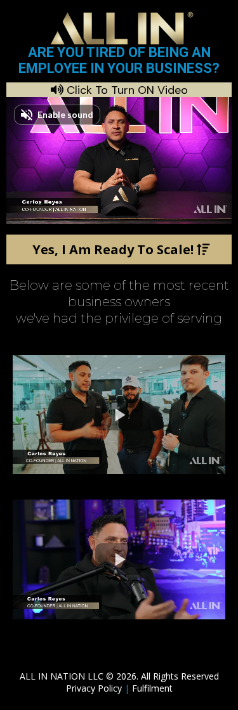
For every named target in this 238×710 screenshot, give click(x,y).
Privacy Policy (95, 688)
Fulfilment (152, 688)
